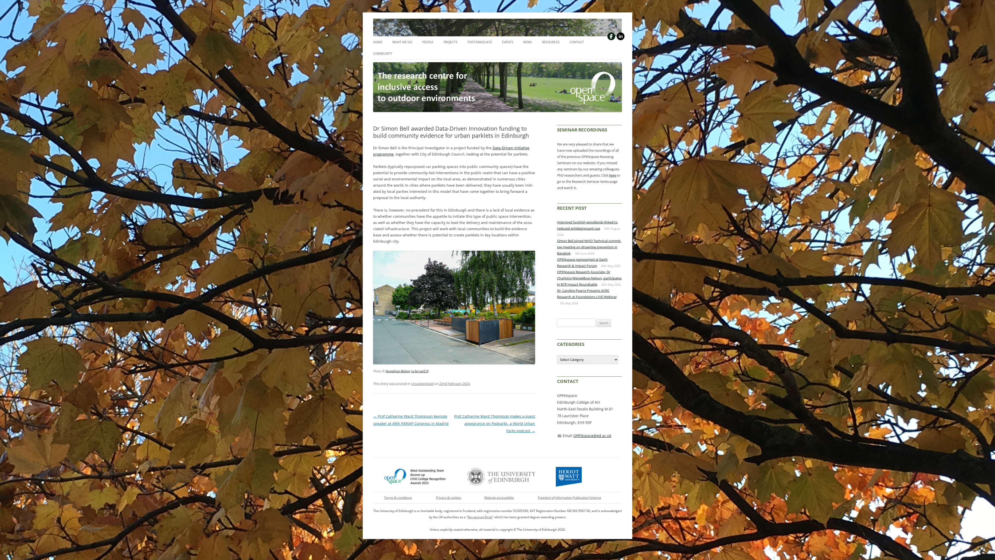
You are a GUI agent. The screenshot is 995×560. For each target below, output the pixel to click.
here (612, 175)
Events (507, 42)
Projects (450, 42)
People (427, 42)
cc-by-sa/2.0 (419, 371)
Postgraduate (480, 42)
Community (382, 53)
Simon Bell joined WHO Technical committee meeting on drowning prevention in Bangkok (589, 247)
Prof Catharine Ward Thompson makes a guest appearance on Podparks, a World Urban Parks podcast (494, 423)
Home (377, 42)
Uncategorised (422, 383)
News (527, 42)
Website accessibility (499, 497)
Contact (577, 42)
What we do (402, 42)
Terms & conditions (398, 497)
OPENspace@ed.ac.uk (592, 435)
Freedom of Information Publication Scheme (569, 497)
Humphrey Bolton (398, 371)
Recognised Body (480, 517)
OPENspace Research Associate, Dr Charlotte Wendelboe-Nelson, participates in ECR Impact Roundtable (589, 278)
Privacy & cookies (448, 497)
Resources (551, 42)
